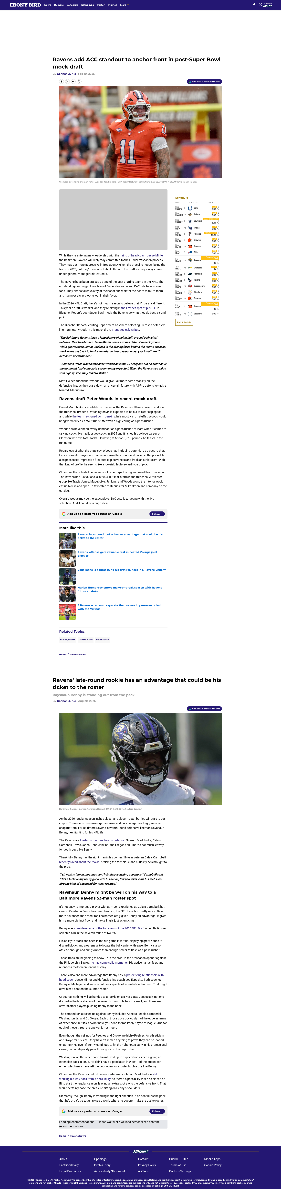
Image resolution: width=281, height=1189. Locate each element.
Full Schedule (184, 322)
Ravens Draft (102, 639)
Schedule (72, 4)
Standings (87, 4)
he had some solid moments (109, 962)
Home (62, 654)
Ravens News (86, 639)
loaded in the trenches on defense (102, 840)
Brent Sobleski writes (125, 329)
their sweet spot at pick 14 (138, 308)
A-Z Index (144, 1171)
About (63, 1159)
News (47, 4)
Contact (143, 1159)
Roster (101, 4)
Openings (100, 1159)
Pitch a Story (102, 1165)
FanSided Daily (69, 1165)
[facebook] (254, 4)
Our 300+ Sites (178, 1159)
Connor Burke (66, 73)
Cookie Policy (213, 1165)
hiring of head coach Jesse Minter (142, 255)
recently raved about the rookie (79, 862)
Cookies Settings (180, 1171)
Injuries (112, 4)
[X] (260, 4)
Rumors (58, 4)
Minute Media (42, 1180)
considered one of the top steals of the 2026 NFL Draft (109, 928)
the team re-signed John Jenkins (93, 416)
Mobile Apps (212, 1159)
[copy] (79, 81)
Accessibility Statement (109, 1171)
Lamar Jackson (67, 639)
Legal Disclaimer (70, 1171)
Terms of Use (178, 1165)
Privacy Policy (147, 1165)
